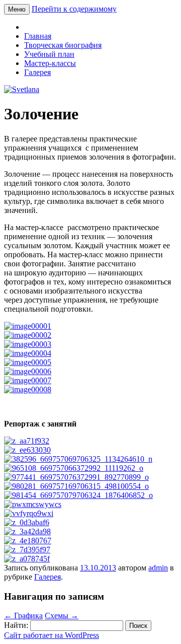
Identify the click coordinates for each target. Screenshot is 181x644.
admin (158, 567)
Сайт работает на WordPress (51, 635)
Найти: (16, 625)
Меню (17, 9)
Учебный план (49, 54)
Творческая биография (63, 45)
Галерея (37, 72)
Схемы (61, 615)
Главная (37, 36)
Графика (23, 615)
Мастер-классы (50, 63)
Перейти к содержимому (74, 9)
